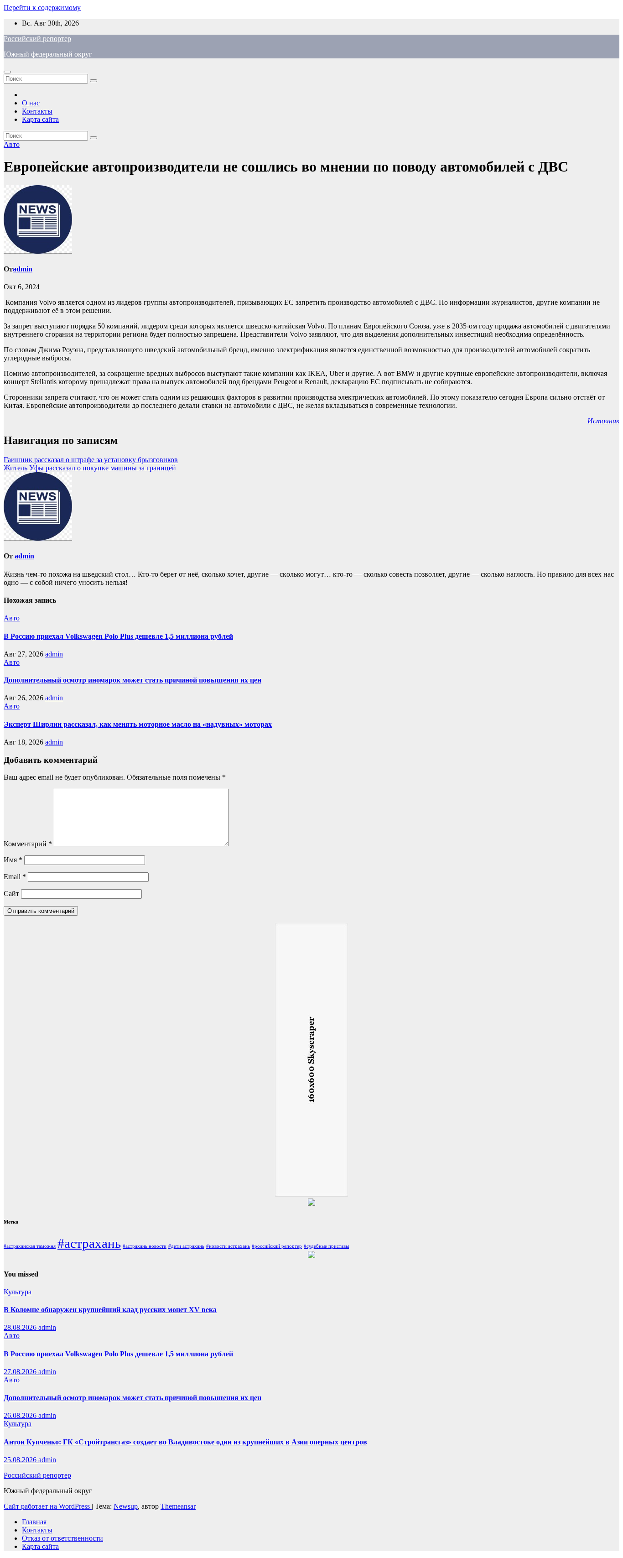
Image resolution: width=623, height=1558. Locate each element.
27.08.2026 (21, 1372)
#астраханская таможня (30, 1246)
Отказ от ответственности (62, 1538)
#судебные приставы (326, 1246)
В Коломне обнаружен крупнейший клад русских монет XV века (110, 1309)
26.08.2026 (21, 1415)
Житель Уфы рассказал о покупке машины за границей (90, 468)
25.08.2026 (21, 1460)
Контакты (37, 111)
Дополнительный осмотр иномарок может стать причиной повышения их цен (132, 680)
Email (15, 877)
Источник (603, 421)
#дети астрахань (186, 1246)
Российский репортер (37, 38)
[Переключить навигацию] (7, 72)
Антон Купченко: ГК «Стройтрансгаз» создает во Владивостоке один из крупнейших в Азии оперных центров (185, 1442)
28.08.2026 (21, 1327)
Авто (12, 144)
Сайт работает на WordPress (48, 1506)
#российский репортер (277, 1246)
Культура (17, 1292)
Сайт (11, 893)
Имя (13, 860)
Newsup (126, 1506)
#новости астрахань (228, 1246)
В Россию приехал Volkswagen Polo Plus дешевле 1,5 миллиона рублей (118, 636)
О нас (31, 103)
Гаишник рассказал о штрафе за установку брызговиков (91, 460)
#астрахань (89, 1243)
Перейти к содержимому (42, 7)
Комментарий (28, 844)
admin (22, 269)
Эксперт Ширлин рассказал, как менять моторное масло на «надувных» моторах (138, 724)
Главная (34, 1522)
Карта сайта (40, 119)
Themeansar (178, 1506)
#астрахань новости (144, 1246)
